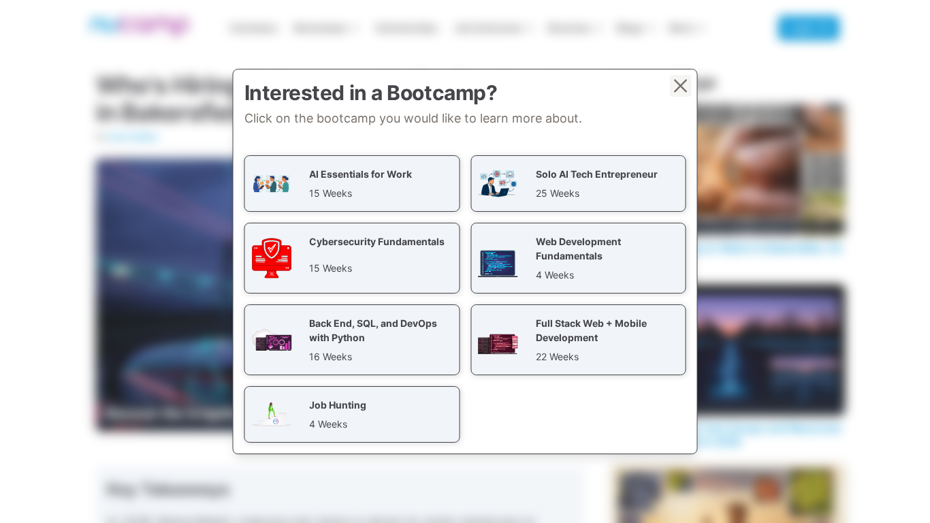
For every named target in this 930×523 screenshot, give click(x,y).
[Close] (681, 86)
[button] (352, 183)
